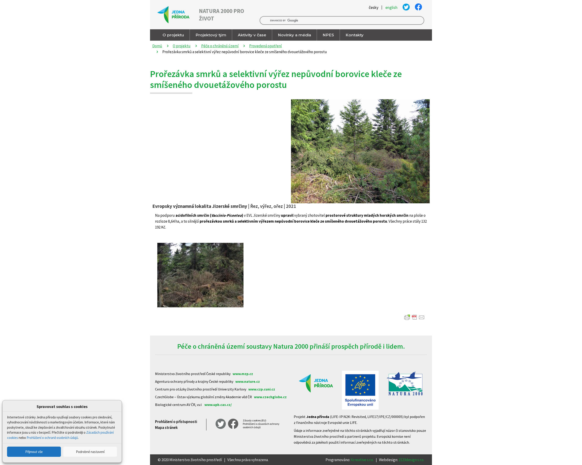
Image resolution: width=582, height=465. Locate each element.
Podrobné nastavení (90, 452)
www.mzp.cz (243, 373)
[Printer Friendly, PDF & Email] (414, 317)
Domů (157, 45)
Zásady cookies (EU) (254, 420)
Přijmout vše (34, 452)
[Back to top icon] (560, 455)
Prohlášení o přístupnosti (176, 421)
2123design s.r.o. (411, 459)
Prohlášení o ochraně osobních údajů (52, 437)
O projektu (182, 45)
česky (373, 7)
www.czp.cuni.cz (261, 389)
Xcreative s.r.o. (362, 459)
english (391, 7)
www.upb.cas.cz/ (218, 404)
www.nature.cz (247, 381)
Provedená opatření (265, 45)
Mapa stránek (166, 427)
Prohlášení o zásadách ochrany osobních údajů (261, 425)
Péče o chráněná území (220, 45)
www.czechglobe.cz (270, 397)
